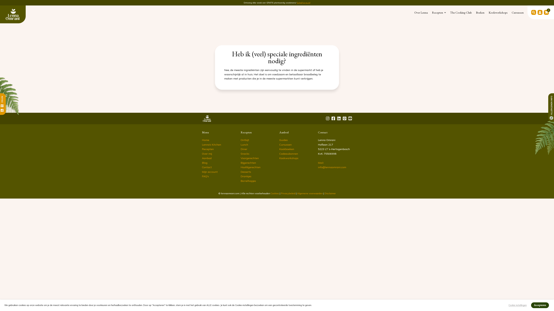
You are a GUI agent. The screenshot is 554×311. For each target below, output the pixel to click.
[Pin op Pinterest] (2, 105)
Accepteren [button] (540, 305)
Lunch (244, 144)
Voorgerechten (250, 158)
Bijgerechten (248, 162)
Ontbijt (245, 140)
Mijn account (210, 171)
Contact (207, 167)
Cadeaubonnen (288, 153)
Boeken (480, 12)
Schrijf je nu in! (303, 2)
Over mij (207, 153)
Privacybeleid (288, 193)
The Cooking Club (461, 12)
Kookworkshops (498, 12)
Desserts (246, 171)
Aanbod (207, 158)
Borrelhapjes (248, 181)
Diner (244, 149)
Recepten (437, 12)
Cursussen (518, 12)
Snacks (245, 153)
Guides (283, 140)
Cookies (275, 193)
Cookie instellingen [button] (518, 305)
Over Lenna (421, 12)
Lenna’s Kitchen (211, 144)
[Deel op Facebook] (2, 110)
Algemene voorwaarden (310, 193)
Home (205, 140)
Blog (204, 162)
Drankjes (246, 176)
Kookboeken (286, 149)
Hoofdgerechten (251, 167)
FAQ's (205, 176)
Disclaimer (330, 193)
